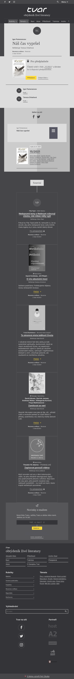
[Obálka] (37, 258)
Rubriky (12, 21)
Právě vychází (61, 576)
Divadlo (50, 579)
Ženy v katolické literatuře (48, 576)
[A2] (53, 634)
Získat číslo (42, 78)
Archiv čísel (52, 556)
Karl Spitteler (42, 159)
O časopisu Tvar (33, 564)
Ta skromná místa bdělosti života (37, 335)
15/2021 (48, 67)
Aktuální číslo (11, 556)
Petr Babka (33, 160)
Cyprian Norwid (45, 155)
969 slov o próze (50, 583)
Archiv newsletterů (36, 537)
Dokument (43, 581)
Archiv (63, 21)
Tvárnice (56, 21)
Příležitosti (46, 21)
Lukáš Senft (50, 159)
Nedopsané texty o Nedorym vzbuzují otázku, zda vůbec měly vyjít (37, 214)
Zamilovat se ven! (37, 405)
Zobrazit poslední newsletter (36, 533)
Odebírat (36, 528)
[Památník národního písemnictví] (53, 653)
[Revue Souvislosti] (53, 643)
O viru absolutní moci (37, 279)
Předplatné (52, 560)
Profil (25, 92)
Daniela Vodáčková (35, 157)
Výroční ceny (51, 581)
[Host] (53, 626)
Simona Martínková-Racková (45, 160)
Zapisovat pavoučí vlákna (37, 467)
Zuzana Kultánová (35, 164)
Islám (57, 583)
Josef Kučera (34, 159)
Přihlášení (31, 78)
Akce (38, 21)
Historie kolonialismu (59, 579)
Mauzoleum (43, 579)
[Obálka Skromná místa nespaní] (37, 317)
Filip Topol (53, 157)
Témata (23, 21)
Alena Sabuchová (35, 155)
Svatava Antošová (35, 162)
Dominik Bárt (45, 157)
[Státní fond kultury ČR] (53, 661)
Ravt (32, 21)
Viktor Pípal (44, 162)
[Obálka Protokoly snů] (37, 448)
